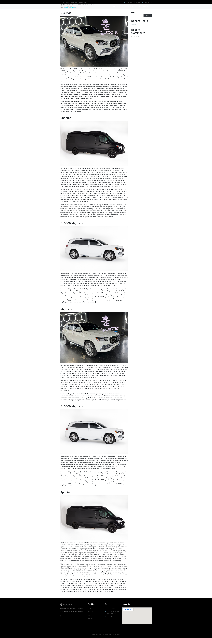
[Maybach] (94, 337)
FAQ (135, 6)
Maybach (66, 309)
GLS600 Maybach (71, 223)
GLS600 (65, 12)
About (140, 6)
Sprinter (65, 117)
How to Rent (129, 6)
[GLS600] (94, 41)
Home (114, 6)
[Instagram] (60, 616)
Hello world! (134, 24)
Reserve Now (147, 6)
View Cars (120, 6)
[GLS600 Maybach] (94, 248)
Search (133, 12)
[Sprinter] (94, 143)
